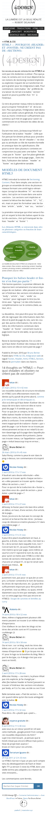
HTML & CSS (19, 355)
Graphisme (9, 28)
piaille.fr (17, 810)
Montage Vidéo (18, 35)
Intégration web (33, 355)
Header (18, 358)
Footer (11, 358)
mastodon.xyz (27, 810)
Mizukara (32, 35)
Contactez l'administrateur (29, 795)
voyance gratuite (17, 720)
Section (39, 358)
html (25, 358)
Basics (25, 798)
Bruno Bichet (33, 352)
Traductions (24, 28)
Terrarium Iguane (18, 752)
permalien (16, 361)
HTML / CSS (38, 28)
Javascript (16, 31)
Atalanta (13, 609)
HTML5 (32, 358)
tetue (12, 382)
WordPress (30, 31)
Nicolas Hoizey (16, 467)
